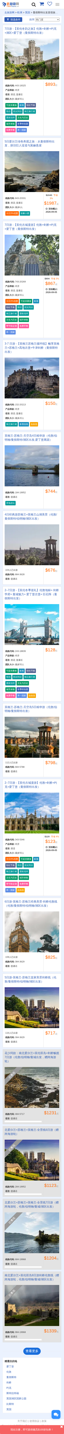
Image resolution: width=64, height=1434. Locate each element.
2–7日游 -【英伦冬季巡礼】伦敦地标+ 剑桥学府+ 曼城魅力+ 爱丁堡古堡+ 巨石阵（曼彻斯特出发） (32, 594)
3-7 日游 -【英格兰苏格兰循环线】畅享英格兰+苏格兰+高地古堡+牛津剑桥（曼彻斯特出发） (32, 347)
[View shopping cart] (41, 4)
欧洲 (19, 12)
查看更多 (32, 1351)
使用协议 (34, 1421)
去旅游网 (9, 12)
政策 (44, 1421)
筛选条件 (15, 19)
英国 (27, 12)
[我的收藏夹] (49, 4)
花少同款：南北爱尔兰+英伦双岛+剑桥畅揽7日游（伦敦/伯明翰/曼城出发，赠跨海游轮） (32, 1057)
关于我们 (22, 1421)
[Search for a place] (34, 4)
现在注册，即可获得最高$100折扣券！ (32, 1429)
